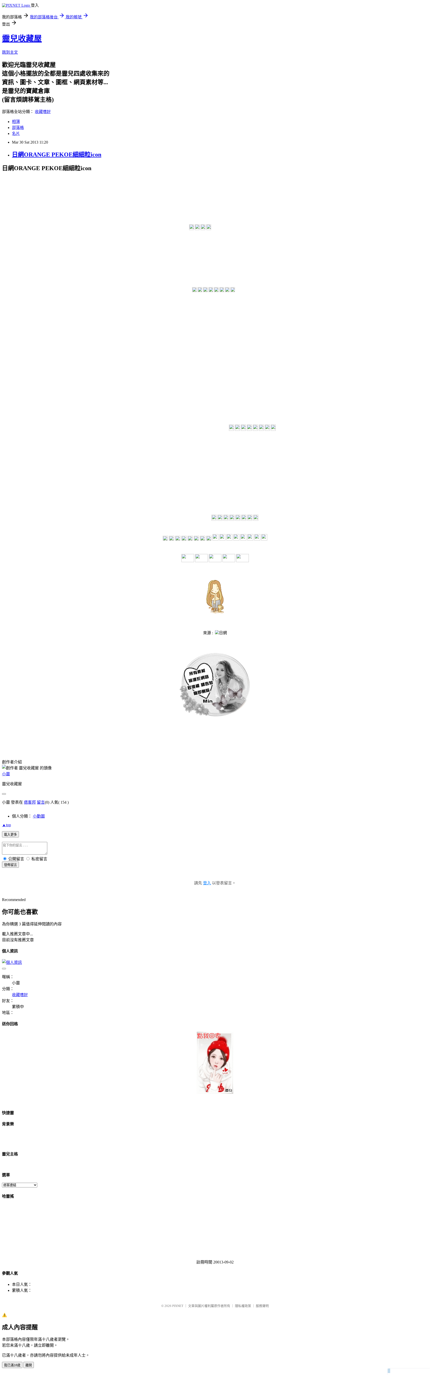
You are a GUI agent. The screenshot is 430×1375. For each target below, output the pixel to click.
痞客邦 (30, 802)
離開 (28, 1365)
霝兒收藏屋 (22, 38)
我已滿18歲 (12, 1365)
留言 (41, 802)
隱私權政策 (243, 1306)
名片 (16, 133)
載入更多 (10, 834)
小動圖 (39, 816)
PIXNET (177, 1306)
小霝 (6, 774)
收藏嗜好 (43, 112)
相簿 (16, 121)
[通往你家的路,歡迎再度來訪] (215, 1092)
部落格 (18, 127)
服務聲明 (262, 1306)
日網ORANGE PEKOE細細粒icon (56, 154)
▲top (6, 825)
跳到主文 (10, 52)
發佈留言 (10, 865)
